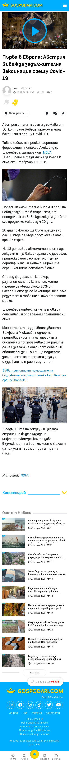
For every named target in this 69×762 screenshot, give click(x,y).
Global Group (56, 697)
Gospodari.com (22, 88)
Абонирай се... (17, 113)
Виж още (34, 672)
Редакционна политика (34, 722)
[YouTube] (58, 705)
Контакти (53, 713)
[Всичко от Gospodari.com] (7, 90)
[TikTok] (39, 705)
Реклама (36, 713)
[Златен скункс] (15, 102)
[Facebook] (20, 705)
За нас (13, 713)
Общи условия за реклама (34, 734)
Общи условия (34, 719)
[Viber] (10, 705)
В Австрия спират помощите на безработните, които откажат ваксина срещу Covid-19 (34, 375)
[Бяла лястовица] (5, 102)
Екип (24, 713)
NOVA (47, 152)
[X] (49, 705)
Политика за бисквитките (34, 730)
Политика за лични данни (34, 726)
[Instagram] (30, 705)
